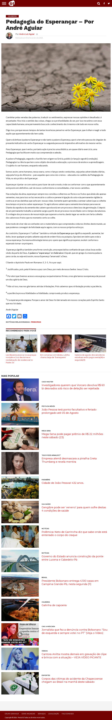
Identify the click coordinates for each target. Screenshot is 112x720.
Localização (53, 714)
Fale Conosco (68, 714)
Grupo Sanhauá (12, 714)
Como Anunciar (28, 714)
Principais (36, 322)
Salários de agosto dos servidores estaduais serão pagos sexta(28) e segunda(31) (90, 357)
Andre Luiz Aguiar (27, 34)
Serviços (41, 714)
